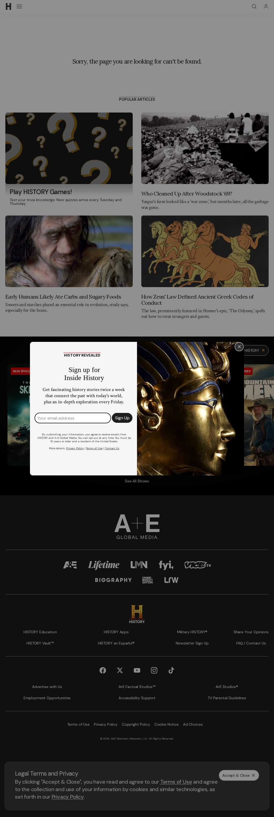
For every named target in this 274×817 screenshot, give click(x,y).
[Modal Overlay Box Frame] (137, 408)
